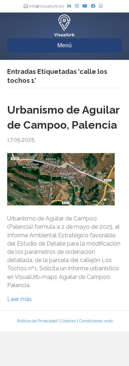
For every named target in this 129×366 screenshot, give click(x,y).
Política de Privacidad (37, 320)
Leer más (19, 299)
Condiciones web (96, 320)
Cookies (68, 320)
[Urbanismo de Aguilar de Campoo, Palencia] (61, 178)
